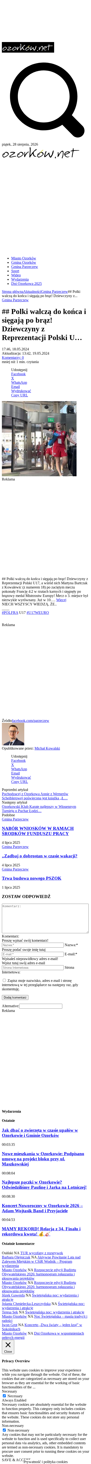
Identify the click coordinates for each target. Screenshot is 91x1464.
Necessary (15, 1396)
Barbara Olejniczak (16, 1257)
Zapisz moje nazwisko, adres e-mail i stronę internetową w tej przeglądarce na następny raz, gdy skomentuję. (40, 985)
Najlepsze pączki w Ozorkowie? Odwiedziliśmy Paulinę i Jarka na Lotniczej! (44, 1185)
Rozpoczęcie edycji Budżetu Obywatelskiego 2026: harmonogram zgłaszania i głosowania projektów (39, 1274)
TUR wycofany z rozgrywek (41, 1253)
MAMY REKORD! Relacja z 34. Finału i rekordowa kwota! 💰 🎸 (41, 1231)
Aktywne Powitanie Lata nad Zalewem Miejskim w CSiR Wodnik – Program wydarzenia (41, 1261)
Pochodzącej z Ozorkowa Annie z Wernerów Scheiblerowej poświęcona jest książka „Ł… (35, 796)
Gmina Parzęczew (54, 292)
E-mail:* (71, 954)
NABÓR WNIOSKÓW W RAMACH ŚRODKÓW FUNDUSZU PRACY (38, 831)
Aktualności (32, 292)
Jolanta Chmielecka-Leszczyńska (26, 1304)
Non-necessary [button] (13, 1426)
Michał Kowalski (47, 748)
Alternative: (10, 1006)
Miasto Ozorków (14, 1270)
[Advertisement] (45, 206)
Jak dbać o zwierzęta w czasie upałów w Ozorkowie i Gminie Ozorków (40, 1133)
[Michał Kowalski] (13, 744)
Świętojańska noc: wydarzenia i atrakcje (54, 1312)
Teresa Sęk (10, 1312)
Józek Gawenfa (13, 1295)
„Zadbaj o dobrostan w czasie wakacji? (39, 855)
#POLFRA (10, 613)
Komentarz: (10, 936)
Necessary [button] (9, 1391)
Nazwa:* (71, 945)
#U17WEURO (38, 613)
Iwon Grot (9, 1325)
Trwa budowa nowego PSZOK (31, 878)
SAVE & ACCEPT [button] (16, 1460)
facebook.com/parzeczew (30, 721)
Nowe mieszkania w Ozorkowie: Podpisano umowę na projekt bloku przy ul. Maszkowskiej (43, 1158)
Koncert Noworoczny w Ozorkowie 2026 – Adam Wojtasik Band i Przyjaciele (42, 1208)
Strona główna (12, 292)
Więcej (61, 600)
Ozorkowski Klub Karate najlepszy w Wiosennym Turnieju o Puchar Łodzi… (39, 809)
